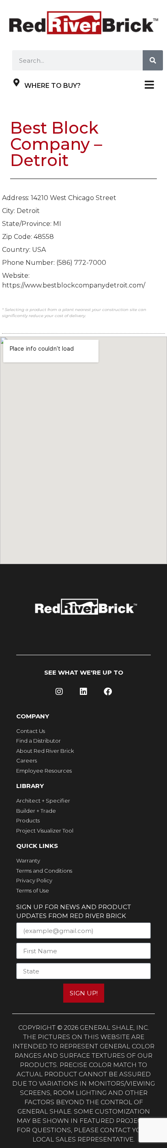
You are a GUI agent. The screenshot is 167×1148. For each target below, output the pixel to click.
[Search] (153, 60)
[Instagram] (59, 692)
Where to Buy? (52, 85)
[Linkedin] (83, 692)
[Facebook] (108, 692)
